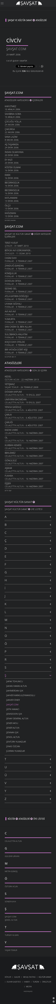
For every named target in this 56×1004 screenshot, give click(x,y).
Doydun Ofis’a (13, 280)
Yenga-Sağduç (13, 406)
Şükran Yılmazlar (15, 750)
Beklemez (10, 452)
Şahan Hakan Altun (16, 686)
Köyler (8, 977)
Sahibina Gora (13, 113)
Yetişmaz (10, 384)
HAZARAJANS (28, 991)
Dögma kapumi (13, 391)
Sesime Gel (11, 288)
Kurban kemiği (13, 445)
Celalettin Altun (14, 394)
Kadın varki (11, 429)
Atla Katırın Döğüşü (17, 296)
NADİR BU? (10, 357)
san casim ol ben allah (18, 326)
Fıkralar (9, 261)
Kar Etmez (10, 106)
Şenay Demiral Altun (17, 718)
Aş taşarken (12, 144)
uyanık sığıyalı (13, 303)
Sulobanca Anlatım (16, 334)
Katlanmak (11, 197)
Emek (7, 174)
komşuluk (11, 273)
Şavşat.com (16, 49)
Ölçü (8, 205)
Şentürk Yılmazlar (16, 741)
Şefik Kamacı (12, 709)
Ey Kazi (8, 159)
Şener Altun (12, 727)
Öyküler (9, 253)
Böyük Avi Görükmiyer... (18, 250)
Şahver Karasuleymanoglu (20, 695)
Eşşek (8, 483)
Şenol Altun (13, 737)
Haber (27, 982)
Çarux (8, 414)
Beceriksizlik (12, 182)
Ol (6, 437)
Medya (29, 986)
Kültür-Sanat (45, 977)
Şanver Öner (13, 699)
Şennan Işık (12, 732)
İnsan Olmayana (14, 152)
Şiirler (8, 245)
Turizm (36, 982)
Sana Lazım (11, 136)
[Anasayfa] (29, 3)
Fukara (9, 475)
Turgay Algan (12, 935)
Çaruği (9, 422)
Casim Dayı (11, 257)
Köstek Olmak (13, 167)
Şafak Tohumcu (14, 681)
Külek (8, 490)
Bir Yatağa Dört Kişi (16, 349)
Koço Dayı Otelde (15, 341)
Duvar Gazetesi (14, 982)
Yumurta (10, 319)
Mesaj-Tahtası (29, 977)
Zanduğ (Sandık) (14, 265)
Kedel (8, 376)
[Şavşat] (28, 968)
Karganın (10, 220)
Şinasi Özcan (13, 746)
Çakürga (10, 129)
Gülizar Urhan (12, 856)
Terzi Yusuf (11, 242)
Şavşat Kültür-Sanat (19, 502)
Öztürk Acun (12, 379)
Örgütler (46, 982)
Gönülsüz (11, 460)
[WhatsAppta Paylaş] (42, 66)
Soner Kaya (10, 901)
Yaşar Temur (12, 387)
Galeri (17, 977)
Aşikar (8, 468)
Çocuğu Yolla (13, 121)
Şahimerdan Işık (14, 690)
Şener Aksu (12, 723)
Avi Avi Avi (10, 311)
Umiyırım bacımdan (15, 399)
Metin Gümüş (11, 871)
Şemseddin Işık (14, 713)
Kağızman (10, 213)
